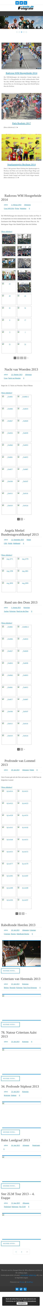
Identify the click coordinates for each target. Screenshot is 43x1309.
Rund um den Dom (22, 607)
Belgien (6, 981)
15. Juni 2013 (15, 1194)
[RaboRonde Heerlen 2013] (21, 948)
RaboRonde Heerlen (23, 928)
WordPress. (29, 1272)
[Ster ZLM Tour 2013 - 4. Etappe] (21, 1216)
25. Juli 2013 (15, 978)
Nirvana (22, 1272)
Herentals (12, 981)
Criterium (33, 925)
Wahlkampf (16, 541)
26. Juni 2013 (15, 1137)
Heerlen (13, 928)
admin (6, 204)
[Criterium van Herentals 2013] (21, 1000)
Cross (5, 376)
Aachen (6, 607)
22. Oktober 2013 (16, 373)
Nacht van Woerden (14, 376)
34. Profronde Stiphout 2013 (20, 1079)
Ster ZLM (22, 1197)
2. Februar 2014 (16, 204)
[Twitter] (21, 3)
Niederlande (36, 1137)
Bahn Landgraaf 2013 (15, 1132)
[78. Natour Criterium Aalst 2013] (21, 1054)
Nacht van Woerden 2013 (21, 368)
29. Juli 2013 (15, 765)
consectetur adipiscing (28, 1265)
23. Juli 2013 (15, 1035)
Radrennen (15, 1197)
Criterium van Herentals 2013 (20, 973)
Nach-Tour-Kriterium (30, 981)
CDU (5, 541)
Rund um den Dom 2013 (21, 599)
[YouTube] (17, 3)
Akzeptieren (22, 1303)
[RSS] (25, 3)
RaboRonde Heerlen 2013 (18, 920)
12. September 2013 (17, 537)
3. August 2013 (16, 604)
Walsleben (23, 208)
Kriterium (27, 604)
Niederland (7, 1197)
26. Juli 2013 (15, 925)
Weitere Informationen (29, 1301)
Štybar (17, 208)
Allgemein (27, 204)
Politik (29, 537)
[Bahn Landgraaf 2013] (21, 1159)
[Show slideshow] (6, 230)
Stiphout (13, 1087)
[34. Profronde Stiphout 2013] (21, 1107)
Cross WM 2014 (9, 208)
